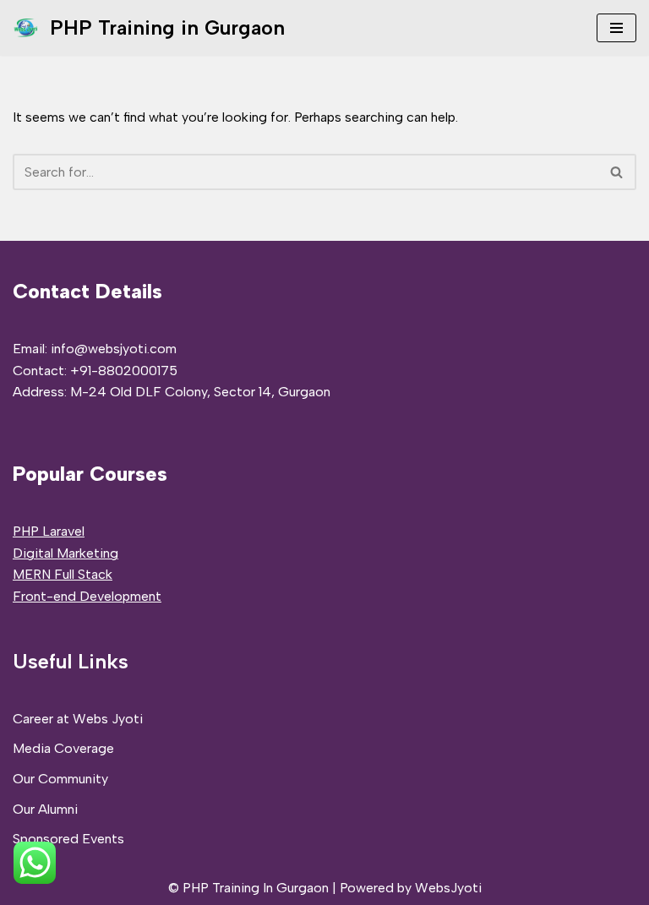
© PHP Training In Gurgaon (248, 888)
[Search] (617, 172)
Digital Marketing (65, 553)
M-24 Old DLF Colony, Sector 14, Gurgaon (200, 392)
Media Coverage (63, 748)
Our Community (60, 779)
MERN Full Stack (62, 574)
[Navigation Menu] (616, 28)
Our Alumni (45, 809)
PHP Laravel (49, 531)
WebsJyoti (448, 888)
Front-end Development (87, 596)
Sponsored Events (68, 839)
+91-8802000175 (123, 371)
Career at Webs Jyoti (78, 719)
